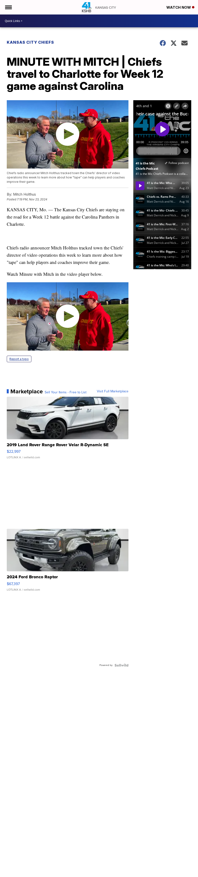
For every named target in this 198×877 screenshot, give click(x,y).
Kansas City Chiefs (30, 42)
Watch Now (179, 7)
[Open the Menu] (8, 7)
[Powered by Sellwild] (121, 665)
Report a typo (19, 359)
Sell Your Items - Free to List (65, 392)
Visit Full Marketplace (112, 391)
